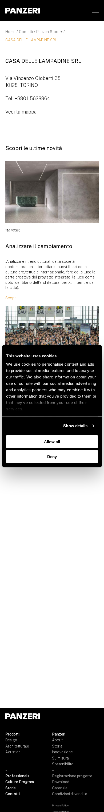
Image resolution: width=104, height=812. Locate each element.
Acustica (13, 752)
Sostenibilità (62, 764)
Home (10, 32)
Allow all (52, 441)
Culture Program (19, 782)
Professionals (17, 776)
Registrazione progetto (72, 776)
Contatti (26, 32)
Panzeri (58, 734)
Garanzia (59, 788)
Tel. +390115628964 (27, 98)
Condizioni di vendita (69, 794)
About (57, 740)
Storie (10, 788)
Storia (57, 746)
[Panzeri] (22, 10)
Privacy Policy (60, 805)
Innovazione (62, 752)
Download (60, 782)
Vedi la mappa (21, 112)
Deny (52, 456)
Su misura (60, 758)
